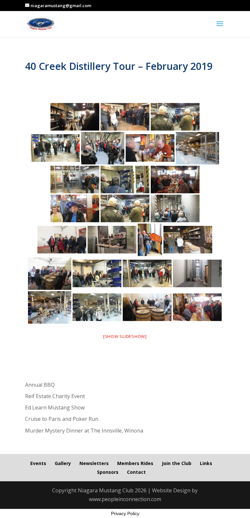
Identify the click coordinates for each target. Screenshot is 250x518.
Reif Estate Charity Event (55, 396)
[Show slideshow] (125, 336)
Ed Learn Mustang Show (55, 407)
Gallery (63, 463)
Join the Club (176, 463)
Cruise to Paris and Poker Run (61, 418)
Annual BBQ (40, 384)
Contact (136, 472)
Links (206, 463)
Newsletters (94, 463)
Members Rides (135, 463)
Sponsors (107, 472)
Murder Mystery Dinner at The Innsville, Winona (84, 430)
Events (38, 463)
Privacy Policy (125, 513)
